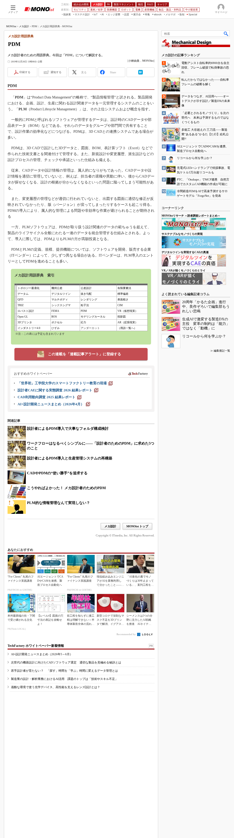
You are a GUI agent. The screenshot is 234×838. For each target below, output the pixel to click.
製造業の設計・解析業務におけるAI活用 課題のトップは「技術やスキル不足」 (64, 679)
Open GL (23, 316)
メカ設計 (24, 26)
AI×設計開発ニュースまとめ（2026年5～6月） (42, 654)
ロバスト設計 (26, 311)
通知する (56, 72)
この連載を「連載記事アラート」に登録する (84, 354)
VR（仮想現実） (127, 311)
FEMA (55, 311)
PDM (84, 311)
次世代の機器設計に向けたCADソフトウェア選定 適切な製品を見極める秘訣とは (66, 662)
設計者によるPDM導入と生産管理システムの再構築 (69, 458)
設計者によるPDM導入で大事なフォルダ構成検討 (68, 428)
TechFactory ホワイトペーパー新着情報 (36, 645)
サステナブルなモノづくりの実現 (182, 234)
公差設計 (86, 288)
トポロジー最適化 (29, 288)
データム (23, 293)
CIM (120, 305)
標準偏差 (122, 293)
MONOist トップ (137, 526)
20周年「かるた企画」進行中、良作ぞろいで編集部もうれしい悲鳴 (206, 306)
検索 (226, 33)
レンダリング (89, 299)
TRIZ (21, 305)
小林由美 (133, 60)
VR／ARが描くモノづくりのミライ (183, 270)
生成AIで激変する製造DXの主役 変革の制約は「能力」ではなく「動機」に (206, 323)
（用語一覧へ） (127, 328)
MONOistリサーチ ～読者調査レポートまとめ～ (191, 215)
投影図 (121, 316)
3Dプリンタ (25, 322)
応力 (83, 322)
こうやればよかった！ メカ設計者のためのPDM (66, 488)
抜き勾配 (86, 293)
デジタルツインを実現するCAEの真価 (185, 252)
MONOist (11, 26)
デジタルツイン (61, 293)
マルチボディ (59, 299)
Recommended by (126, 634)
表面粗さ (122, 299)
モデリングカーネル (93, 316)
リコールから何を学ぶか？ (204, 336)
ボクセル (56, 322)
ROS (54, 316)
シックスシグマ (61, 305)
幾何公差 (56, 288)
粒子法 (85, 305)
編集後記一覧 (222, 350)
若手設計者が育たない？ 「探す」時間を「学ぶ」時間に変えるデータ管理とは (64, 670)
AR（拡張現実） (127, 322)
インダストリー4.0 (29, 328)
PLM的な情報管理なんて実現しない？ (58, 503)
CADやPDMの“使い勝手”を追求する (57, 473)
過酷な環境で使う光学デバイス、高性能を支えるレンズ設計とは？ (55, 687)
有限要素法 (124, 288)
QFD (20, 299)
